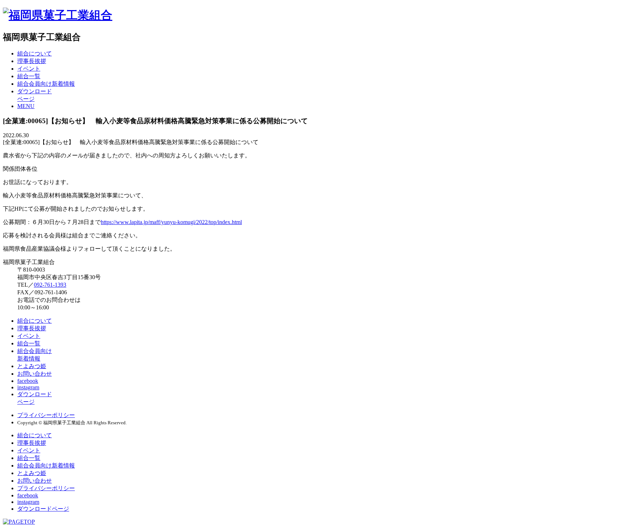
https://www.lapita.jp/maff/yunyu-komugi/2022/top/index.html (171, 222)
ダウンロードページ (43, 509)
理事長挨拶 (31, 61)
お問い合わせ (34, 374)
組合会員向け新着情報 (46, 84)
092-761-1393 (50, 285)
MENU (26, 106)
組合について (34, 53)
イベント (28, 69)
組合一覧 (28, 76)
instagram (28, 387)
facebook (27, 381)
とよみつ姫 (31, 366)
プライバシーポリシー (46, 415)
